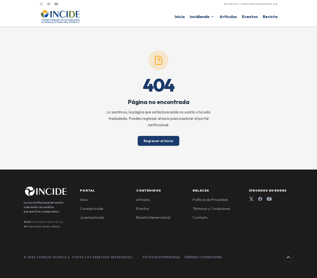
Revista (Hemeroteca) (153, 217)
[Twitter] (251, 198)
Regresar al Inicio (158, 141)
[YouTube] (56, 4)
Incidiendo (200, 16)
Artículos (228, 16)
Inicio (180, 16)
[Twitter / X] (41, 4)
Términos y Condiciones (211, 208)
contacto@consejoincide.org (47, 221)
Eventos (250, 16)
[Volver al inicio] (288, 257)
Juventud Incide (92, 217)
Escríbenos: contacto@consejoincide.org (250, 3)
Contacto (200, 217)
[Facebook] (49, 4)
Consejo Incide (91, 208)
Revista (270, 16)
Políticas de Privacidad (210, 199)
